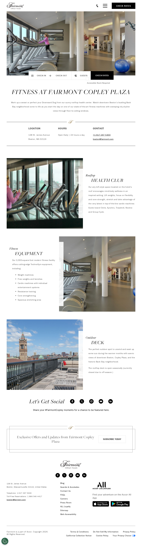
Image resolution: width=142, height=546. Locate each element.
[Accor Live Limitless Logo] (101, 485)
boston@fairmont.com (103, 139)
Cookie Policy (102, 535)
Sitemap (64, 510)
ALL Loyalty (65, 506)
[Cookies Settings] (4, 541)
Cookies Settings (124, 535)
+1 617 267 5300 (102, 135)
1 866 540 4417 (34, 496)
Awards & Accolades (69, 487)
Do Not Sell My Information (106, 531)
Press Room (66, 502)
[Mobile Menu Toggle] (105, 5)
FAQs (62, 495)
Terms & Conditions (79, 531)
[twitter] (82, 401)
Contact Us (65, 491)
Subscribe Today (112, 439)
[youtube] (101, 401)
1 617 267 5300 (24, 493)
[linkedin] (110, 401)
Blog (62, 483)
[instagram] (91, 401)
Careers (64, 498)
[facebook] (72, 401)
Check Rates (102, 75)
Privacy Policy (129, 531)
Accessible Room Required (98, 83)
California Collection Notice (79, 535)
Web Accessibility (68, 514)
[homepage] (17, 5)
